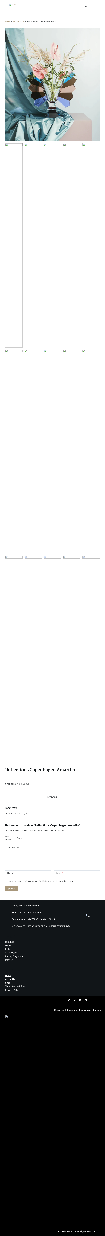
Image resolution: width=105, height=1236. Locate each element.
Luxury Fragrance (14, 956)
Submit (11, 888)
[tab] (52, 797)
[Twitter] (75, 1000)
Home (8, 975)
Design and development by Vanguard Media (77, 1010)
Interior (9, 959)
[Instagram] (80, 1000)
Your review (14, 847)
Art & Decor (23, 784)
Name (10, 873)
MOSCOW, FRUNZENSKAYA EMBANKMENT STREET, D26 (41, 926)
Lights (8, 949)
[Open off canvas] (98, 6)
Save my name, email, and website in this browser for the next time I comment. (43, 881)
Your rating (8, 838)
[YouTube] (86, 1000)
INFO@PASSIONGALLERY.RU (42, 919)
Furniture (9, 941)
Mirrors (9, 945)
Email (59, 873)
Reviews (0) (52, 797)
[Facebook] (69, 1000)
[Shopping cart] (92, 6)
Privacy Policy (12, 990)
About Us (10, 979)
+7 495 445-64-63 (29, 905)
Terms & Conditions (15, 986)
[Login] (86, 6)
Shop (8, 982)
